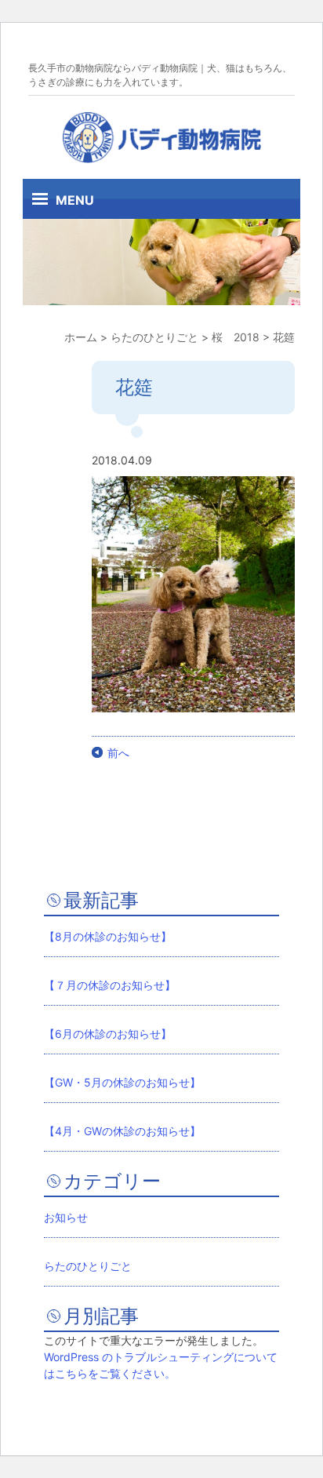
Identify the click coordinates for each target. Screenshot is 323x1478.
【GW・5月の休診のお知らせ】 (122, 1082)
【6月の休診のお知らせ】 (108, 1033)
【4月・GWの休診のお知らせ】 (122, 1131)
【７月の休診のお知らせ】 (110, 985)
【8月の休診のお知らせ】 (108, 936)
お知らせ (66, 1217)
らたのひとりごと (88, 1265)
